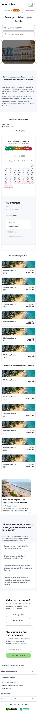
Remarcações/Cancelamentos (12, 685)
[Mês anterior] (8, 156)
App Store (19, 620)
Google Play (19, 615)
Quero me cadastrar (19, 655)
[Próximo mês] (30, 156)
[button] (15, 671)
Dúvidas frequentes (9, 682)
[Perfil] (31, 4)
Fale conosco (6, 688)
